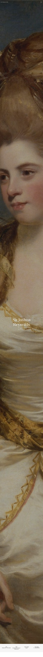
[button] (21, 328)
